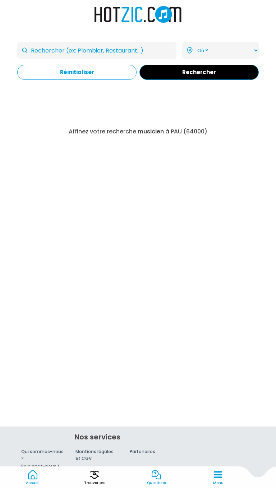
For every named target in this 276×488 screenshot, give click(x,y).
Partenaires (142, 451)
